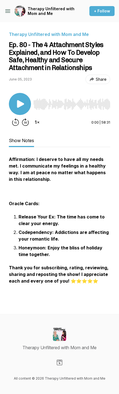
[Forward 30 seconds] (25, 122)
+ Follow (102, 11)
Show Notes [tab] (21, 140)
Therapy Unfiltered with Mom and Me (51, 11)
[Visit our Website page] (59, 362)
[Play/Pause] (20, 104)
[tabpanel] (59, 226)
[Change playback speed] (37, 122)
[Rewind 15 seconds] (15, 122)
